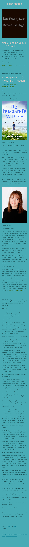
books (3, 534)
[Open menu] (14, 8)
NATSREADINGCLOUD (8, 87)
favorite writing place (12, 534)
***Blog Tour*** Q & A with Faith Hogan (13, 66)
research (14, 536)
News (14, 526)
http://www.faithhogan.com (17, 290)
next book (9, 536)
